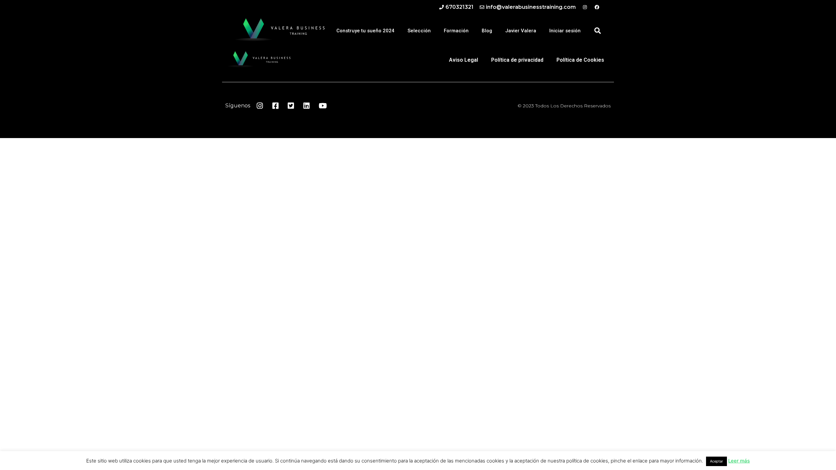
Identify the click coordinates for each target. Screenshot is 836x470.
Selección (419, 31)
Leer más (739, 461)
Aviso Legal (463, 60)
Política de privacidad (517, 60)
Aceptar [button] (716, 461)
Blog (487, 31)
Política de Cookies (580, 60)
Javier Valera (520, 31)
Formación (456, 31)
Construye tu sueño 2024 (365, 31)
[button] (597, 30)
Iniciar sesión (565, 31)
